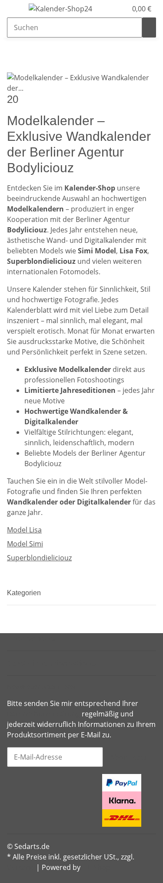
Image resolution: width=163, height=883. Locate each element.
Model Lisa (24, 530)
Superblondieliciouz (39, 558)
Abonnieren (129, 757)
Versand (20, 867)
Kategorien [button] (25, 593)
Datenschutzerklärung (43, 714)
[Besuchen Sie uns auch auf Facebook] (14, 780)
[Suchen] (149, 27)
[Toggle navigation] (18, 10)
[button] (111, 8)
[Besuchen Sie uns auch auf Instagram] (14, 801)
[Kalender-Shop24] (60, 8)
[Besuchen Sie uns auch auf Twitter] (14, 790)
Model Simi (25, 544)
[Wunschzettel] (120, 8)
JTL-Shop (96, 867)
